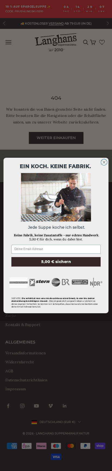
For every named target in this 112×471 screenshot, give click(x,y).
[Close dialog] (104, 162)
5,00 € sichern (56, 261)
